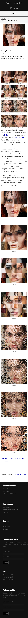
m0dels (17, 474)
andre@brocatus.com (11, 509)
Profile (5, 488)
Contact (6, 491)
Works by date (8, 574)
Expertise (6, 526)
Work (24, 474)
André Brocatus (14, 2)
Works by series (8, 577)
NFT (21, 474)
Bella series (8, 135)
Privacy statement (9, 494)
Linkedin (6, 512)
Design (14, 8)
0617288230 (7, 507)
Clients (5, 529)
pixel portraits (19, 137)
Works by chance (9, 579)
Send (6, 562)
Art (14, 13)
